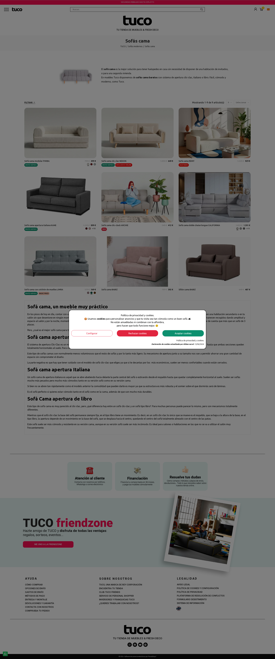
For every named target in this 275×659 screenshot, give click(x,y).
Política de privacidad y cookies (190, 340)
